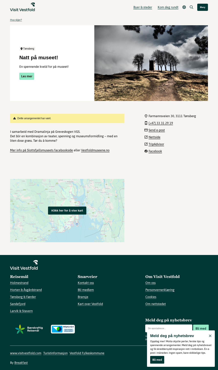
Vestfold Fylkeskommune (87, 353)
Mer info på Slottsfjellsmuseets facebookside (41, 150)
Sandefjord (17, 304)
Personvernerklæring (159, 290)
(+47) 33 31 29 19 (161, 123)
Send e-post (157, 130)
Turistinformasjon (55, 353)
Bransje (83, 297)
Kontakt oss (86, 283)
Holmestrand (19, 283)
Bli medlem (86, 290)
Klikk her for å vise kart (67, 210)
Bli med (200, 328)
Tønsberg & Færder (23, 297)
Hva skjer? (16, 19)
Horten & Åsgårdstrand (26, 290)
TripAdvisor (156, 144)
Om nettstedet (155, 304)
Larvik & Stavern (21, 311)
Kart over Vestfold (90, 304)
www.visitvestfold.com (25, 353)
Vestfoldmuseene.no (95, 150)
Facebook (155, 151)
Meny (202, 7)
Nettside (154, 137)
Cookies (150, 297)
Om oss (150, 283)
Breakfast (21, 362)
